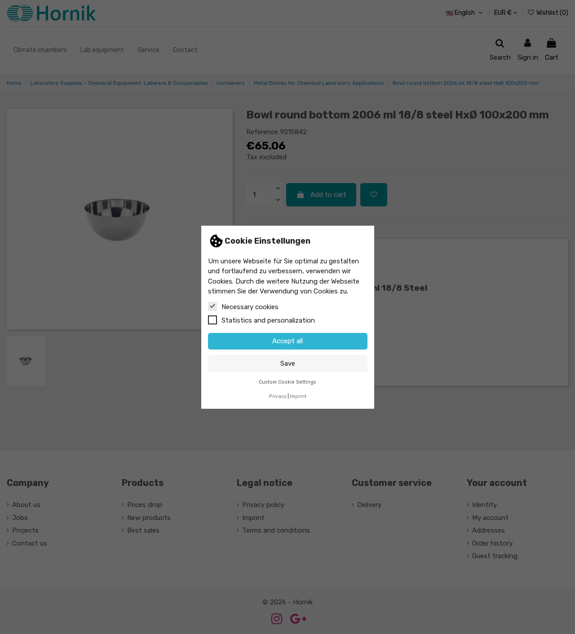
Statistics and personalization (268, 320)
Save (287, 363)
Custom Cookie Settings (287, 382)
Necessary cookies (250, 306)
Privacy (278, 396)
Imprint (298, 396)
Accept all (287, 341)
